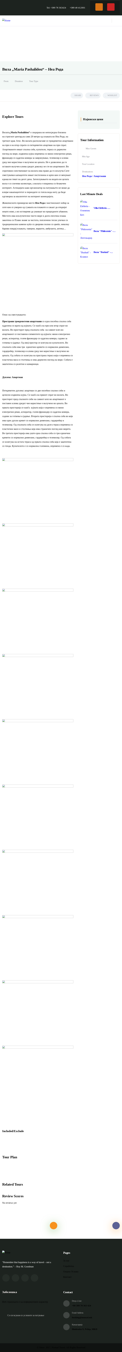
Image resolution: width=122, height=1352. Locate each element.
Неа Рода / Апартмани (94, 176)
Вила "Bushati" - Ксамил (102, 252)
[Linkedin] (34, 1278)
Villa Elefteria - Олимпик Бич (101, 208)
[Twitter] (6, 1278)
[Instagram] (111, 7)
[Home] (6, 21)
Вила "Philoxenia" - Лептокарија (103, 231)
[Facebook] (99, 7)
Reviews (94, 95)
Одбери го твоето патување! (81, 1225)
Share (78, 95)
